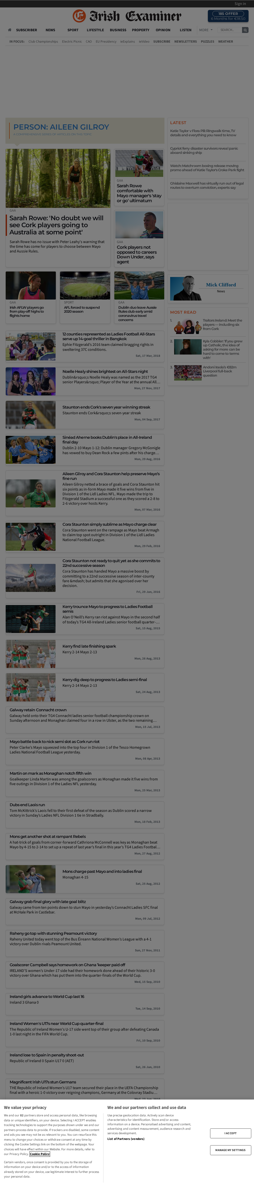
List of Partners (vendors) (125, 1139)
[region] (127, 1142)
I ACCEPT (230, 1133)
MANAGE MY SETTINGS (230, 1150)
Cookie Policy (40, 1154)
